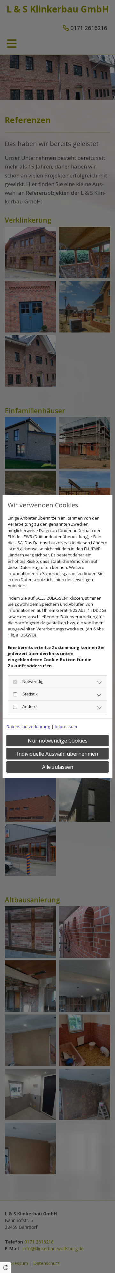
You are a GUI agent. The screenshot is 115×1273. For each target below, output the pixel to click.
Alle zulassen (57, 766)
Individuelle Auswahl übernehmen (57, 753)
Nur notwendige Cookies (58, 740)
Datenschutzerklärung (28, 726)
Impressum (66, 726)
